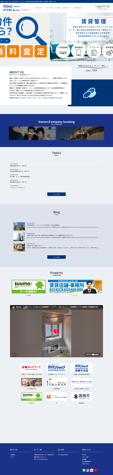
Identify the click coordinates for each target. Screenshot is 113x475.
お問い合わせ (78, 8)
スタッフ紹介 (85, 457)
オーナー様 (49, 8)
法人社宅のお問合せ (63, 454)
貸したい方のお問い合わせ (41, 459)
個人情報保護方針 (86, 461)
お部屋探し (13, 454)
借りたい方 (39, 8)
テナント (12, 457)
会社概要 (84, 459)
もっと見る (56, 194)
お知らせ (84, 454)
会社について (66, 8)
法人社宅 (57, 8)
